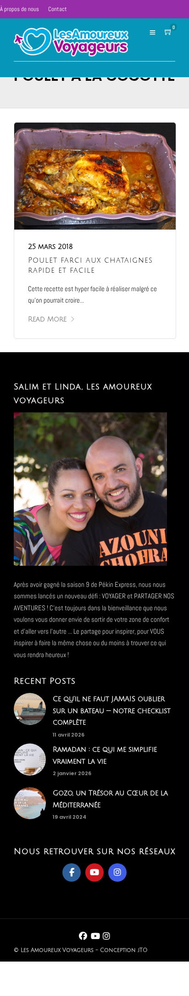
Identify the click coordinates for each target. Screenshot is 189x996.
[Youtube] (94, 872)
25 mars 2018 (50, 246)
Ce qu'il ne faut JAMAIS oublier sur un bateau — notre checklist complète (112, 710)
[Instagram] (117, 872)
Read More (47, 319)
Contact (57, 9)
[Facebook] (71, 872)
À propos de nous (19, 9)
